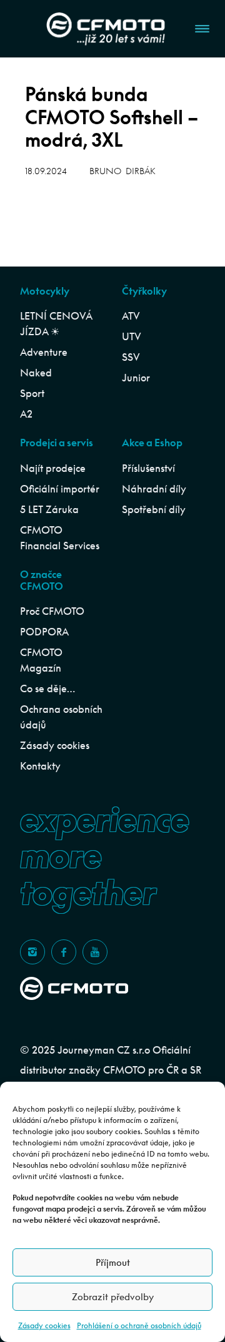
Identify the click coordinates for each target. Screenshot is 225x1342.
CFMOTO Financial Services (59, 538)
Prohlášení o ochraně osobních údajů (139, 1325)
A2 (26, 414)
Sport (32, 393)
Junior (136, 377)
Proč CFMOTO (52, 611)
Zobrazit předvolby (113, 1297)
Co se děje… (47, 688)
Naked (36, 372)
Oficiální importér (59, 488)
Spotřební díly (154, 509)
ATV (131, 316)
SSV (131, 357)
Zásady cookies (44, 1325)
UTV (131, 336)
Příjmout (113, 1262)
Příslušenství (148, 468)
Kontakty (40, 766)
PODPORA (44, 631)
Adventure (44, 352)
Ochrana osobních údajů (61, 717)
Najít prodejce (53, 468)
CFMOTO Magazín (41, 660)
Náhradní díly (154, 488)
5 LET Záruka (49, 509)
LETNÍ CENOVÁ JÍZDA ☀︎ (56, 324)
